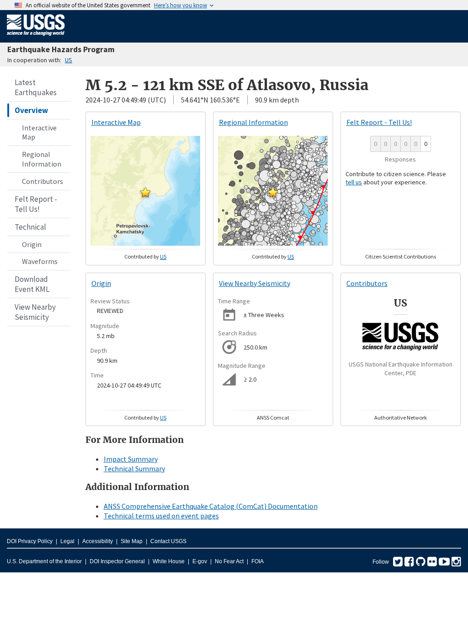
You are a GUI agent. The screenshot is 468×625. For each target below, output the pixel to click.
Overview (31, 110)
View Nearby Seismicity (35, 312)
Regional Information (41, 159)
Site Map (132, 541)
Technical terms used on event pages (161, 515)
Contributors (42, 181)
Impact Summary (131, 458)
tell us (354, 182)
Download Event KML (32, 284)
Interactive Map (39, 132)
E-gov (199, 561)
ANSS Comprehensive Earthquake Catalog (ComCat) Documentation (211, 506)
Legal (67, 541)
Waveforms (40, 261)
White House (169, 561)
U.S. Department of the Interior (44, 561)
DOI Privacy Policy (30, 541)
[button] (145, 192)
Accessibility (97, 541)
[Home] (36, 37)
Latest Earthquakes (36, 87)
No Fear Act (229, 561)
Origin (32, 244)
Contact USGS (168, 541)
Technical (30, 227)
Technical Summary (134, 468)
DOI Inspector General (117, 561)
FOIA (257, 561)
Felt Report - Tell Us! (36, 204)
